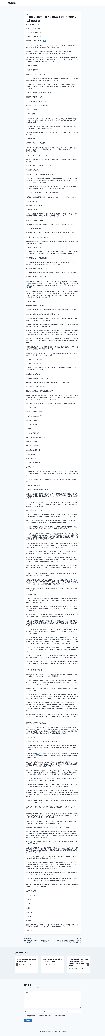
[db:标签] (29, 930)
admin (29, 24)
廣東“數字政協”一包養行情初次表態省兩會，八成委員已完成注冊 (37, 941)
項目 (27, 14)
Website (66, 1012)
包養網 (44, 41)
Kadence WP (64, 1031)
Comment (28, 992)
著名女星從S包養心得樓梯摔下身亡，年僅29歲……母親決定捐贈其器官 (69, 941)
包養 (42, 84)
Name (27, 1012)
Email (46, 1012)
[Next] (88, 964)
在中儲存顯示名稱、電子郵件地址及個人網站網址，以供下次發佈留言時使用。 (46, 1016)
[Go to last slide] (17, 964)
